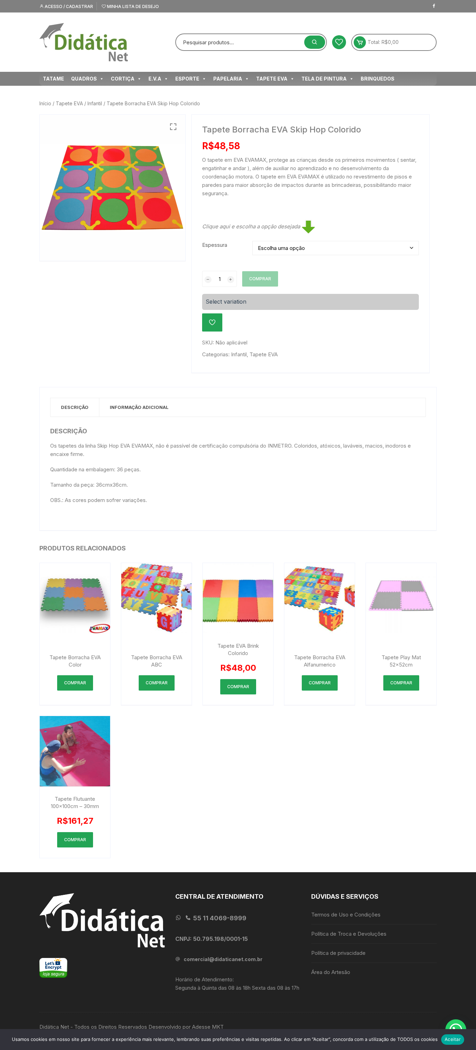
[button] (173, 127)
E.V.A (154, 79)
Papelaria (227, 79)
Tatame (53, 79)
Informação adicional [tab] (139, 407)
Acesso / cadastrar (68, 6)
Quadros (84, 79)
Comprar (260, 278)
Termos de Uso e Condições (346, 914)
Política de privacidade (338, 953)
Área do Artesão (330, 972)
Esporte (187, 79)
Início (45, 103)
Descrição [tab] (75, 407)
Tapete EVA (271, 79)
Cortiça (123, 79)
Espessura (214, 245)
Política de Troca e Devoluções (348, 933)
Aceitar (453, 1039)
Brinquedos (377, 79)
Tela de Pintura (324, 79)
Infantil (94, 103)
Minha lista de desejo (132, 6)
